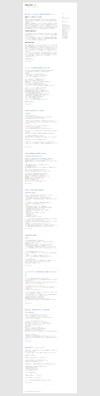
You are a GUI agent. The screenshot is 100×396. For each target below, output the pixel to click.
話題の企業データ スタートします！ (35, 347)
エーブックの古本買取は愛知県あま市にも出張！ (38, 67)
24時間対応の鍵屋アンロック (30, 58)
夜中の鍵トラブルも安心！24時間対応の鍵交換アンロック (40, 14)
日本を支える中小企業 (65, 31)
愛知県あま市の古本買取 (29, 101)
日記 (62, 16)
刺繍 (25, 275)
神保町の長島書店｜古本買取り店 (30, 192)
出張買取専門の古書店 (31, 235)
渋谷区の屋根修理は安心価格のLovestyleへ (36, 153)
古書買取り (27, 237)
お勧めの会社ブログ (65, 35)
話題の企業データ (30, 5)
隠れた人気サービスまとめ (66, 29)
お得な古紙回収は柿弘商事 (29, 312)
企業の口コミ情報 (64, 34)
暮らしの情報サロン (65, 25)
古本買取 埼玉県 (27, 113)
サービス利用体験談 (65, 36)
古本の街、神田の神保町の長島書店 (34, 190)
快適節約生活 (64, 30)
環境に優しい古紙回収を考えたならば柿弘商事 (37, 309)
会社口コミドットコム (65, 24)
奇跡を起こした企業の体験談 (66, 26)
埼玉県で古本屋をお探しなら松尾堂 (34, 110)
